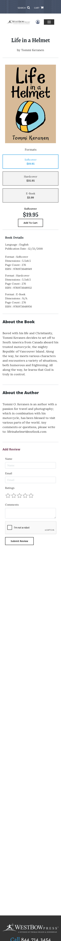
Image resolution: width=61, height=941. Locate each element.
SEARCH (22, 7)
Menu (49, 21)
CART (37, 7)
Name (8, 458)
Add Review (11, 449)
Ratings (9, 488)
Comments (12, 504)
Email (8, 473)
